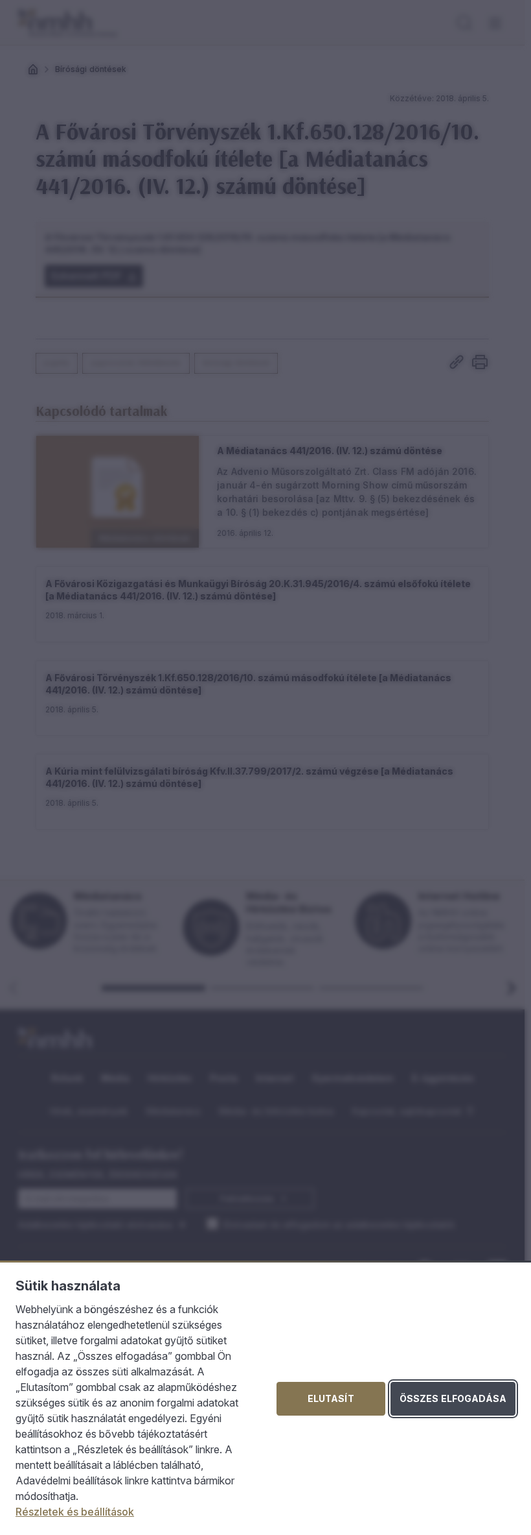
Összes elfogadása (453, 1398)
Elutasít (331, 1398)
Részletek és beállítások (75, 1511)
